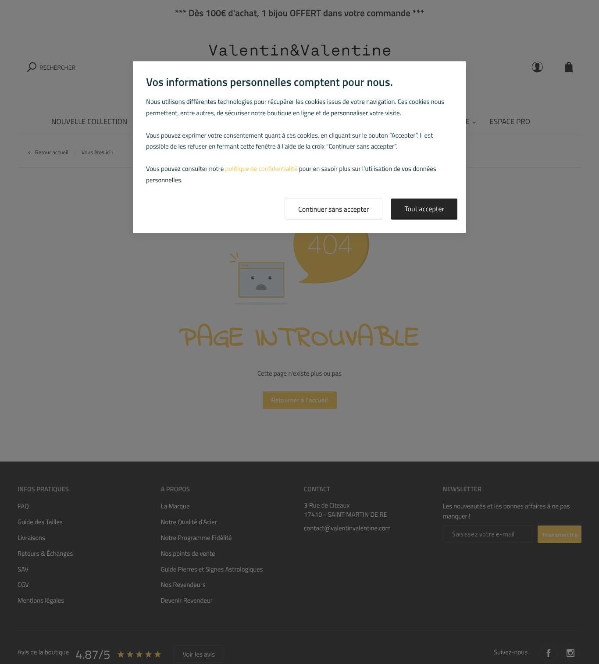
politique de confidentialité (261, 168)
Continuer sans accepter (333, 209)
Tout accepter (424, 209)
